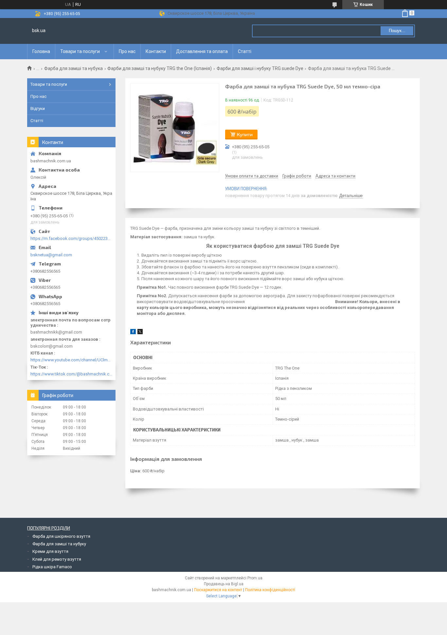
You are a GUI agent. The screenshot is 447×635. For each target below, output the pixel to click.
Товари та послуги (80, 51)
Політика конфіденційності (270, 590)
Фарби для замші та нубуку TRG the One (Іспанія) (159, 68)
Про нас (127, 51)
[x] (140, 332)
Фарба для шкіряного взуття (61, 536)
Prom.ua (254, 578)
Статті (244, 51)
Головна (41, 51)
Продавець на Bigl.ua (223, 584)
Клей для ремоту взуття (56, 559)
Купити (245, 134)
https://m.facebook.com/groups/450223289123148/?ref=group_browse (71, 238)
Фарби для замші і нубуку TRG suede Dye (260, 68)
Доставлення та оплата (202, 51)
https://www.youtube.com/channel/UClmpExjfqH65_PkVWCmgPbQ (71, 359)
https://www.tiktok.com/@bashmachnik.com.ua (71, 374)
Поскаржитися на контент (218, 590)
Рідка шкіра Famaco (52, 566)
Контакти (156, 51)
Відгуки (37, 108)
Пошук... (397, 30)
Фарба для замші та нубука (73, 68)
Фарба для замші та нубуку (59, 543)
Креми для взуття (50, 551)
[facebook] (133, 332)
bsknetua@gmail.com (51, 254)
